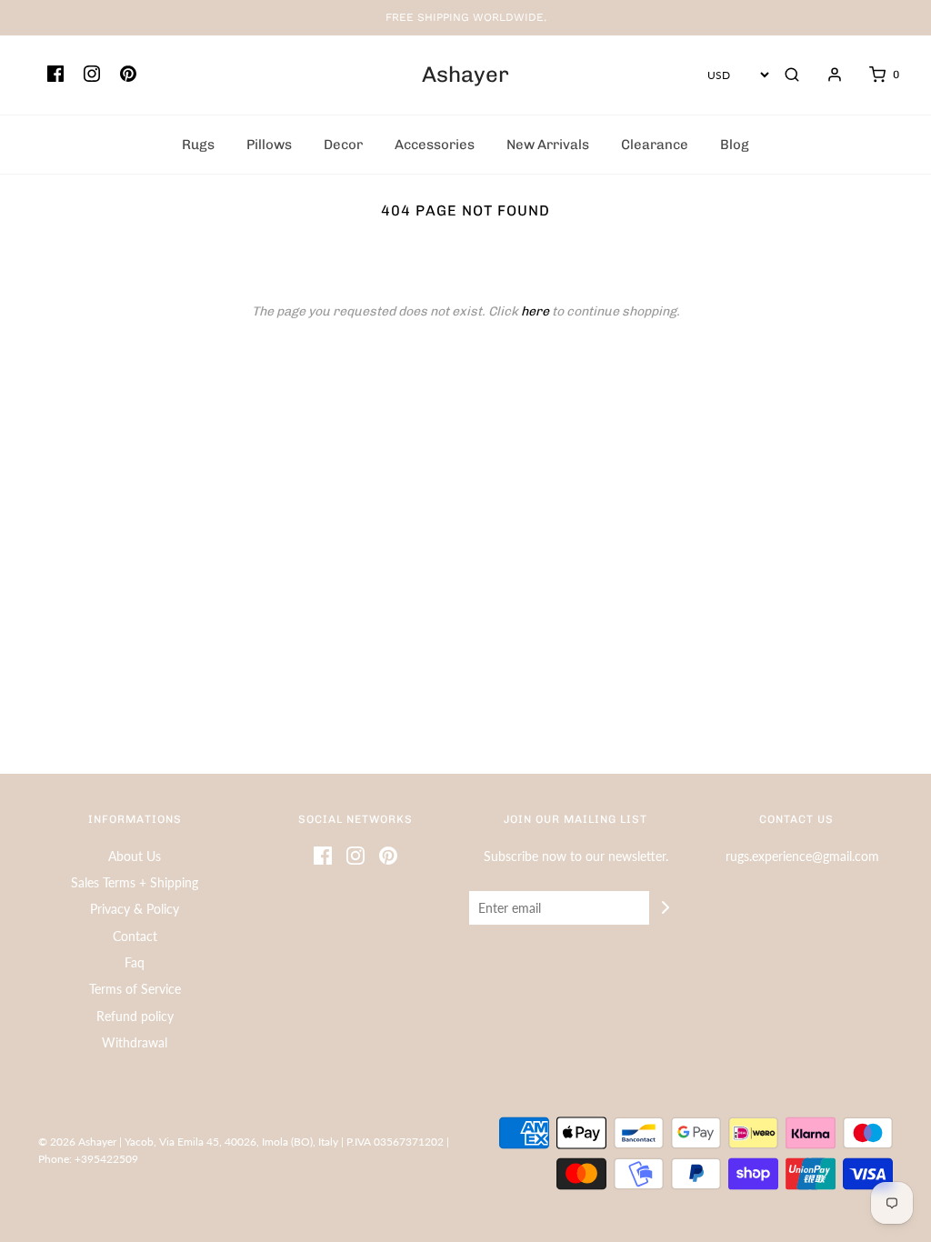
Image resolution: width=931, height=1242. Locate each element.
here (535, 311)
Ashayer (465, 74)
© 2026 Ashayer (77, 1141)
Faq (135, 962)
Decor (343, 144)
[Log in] (826, 74)
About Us (134, 856)
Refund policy (135, 1016)
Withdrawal (134, 1042)
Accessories (435, 144)
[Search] (792, 74)
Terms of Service (135, 989)
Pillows (269, 144)
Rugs (198, 144)
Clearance (654, 144)
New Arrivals (547, 144)
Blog (734, 144)
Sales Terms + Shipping (134, 882)
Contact (135, 936)
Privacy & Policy (134, 908)
